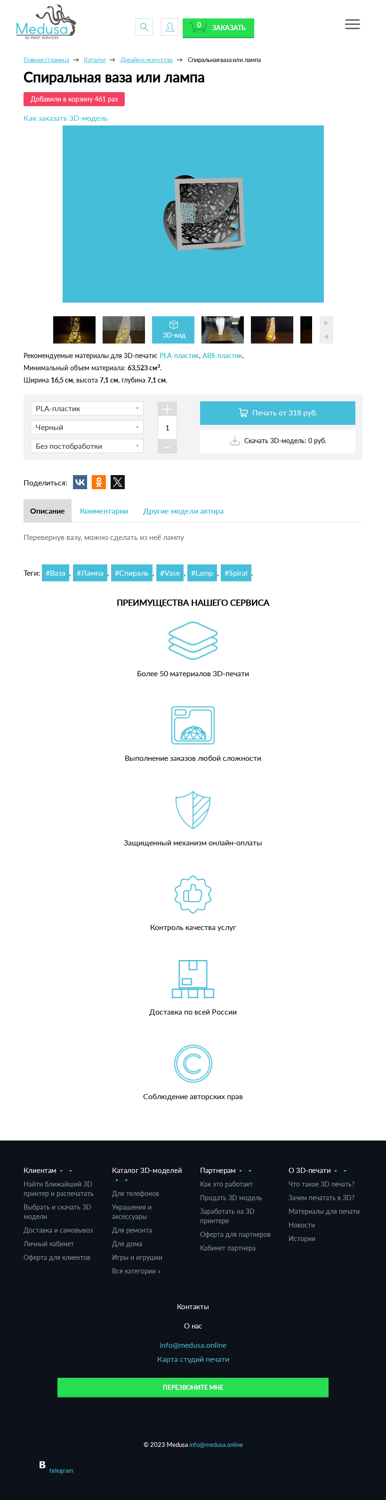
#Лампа (90, 572)
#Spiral (236, 572)
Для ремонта (132, 1230)
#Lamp (202, 572)
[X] (118, 482)
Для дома (127, 1244)
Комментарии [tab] (104, 510)
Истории (302, 1238)
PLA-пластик (179, 355)
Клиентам (40, 1170)
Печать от (283, 412)
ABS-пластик (222, 355)
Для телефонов (135, 1193)
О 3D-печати (310, 1170)
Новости (302, 1225)
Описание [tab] (47, 510)
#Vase (170, 572)
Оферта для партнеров (235, 1234)
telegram (61, 1470)
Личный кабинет (49, 1244)
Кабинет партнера (228, 1248)
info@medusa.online (193, 1344)
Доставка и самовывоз (58, 1230)
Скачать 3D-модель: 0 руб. (284, 441)
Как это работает (226, 1184)
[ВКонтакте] (80, 482)
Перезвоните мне (193, 1387)
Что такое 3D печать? (321, 1184)
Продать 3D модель (231, 1198)
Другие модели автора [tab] (183, 510)
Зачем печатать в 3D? (321, 1198)
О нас (193, 1325)
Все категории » (136, 1271)
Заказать (229, 27)
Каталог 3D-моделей (147, 1170)
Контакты (193, 1306)
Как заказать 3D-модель (66, 117)
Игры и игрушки (137, 1257)
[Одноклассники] (99, 482)
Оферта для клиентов (57, 1257)
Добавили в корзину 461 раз (74, 99)
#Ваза (55, 572)
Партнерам (218, 1170)
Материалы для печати (324, 1211)
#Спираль (132, 572)
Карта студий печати (193, 1358)
